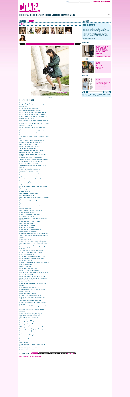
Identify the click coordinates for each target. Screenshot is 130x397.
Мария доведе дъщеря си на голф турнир (31, 258)
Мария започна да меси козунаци (29, 181)
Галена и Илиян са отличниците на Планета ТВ (33, 116)
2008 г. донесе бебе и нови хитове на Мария (32, 327)
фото (28, 14)
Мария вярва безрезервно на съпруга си (31, 205)
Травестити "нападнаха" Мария (28, 171)
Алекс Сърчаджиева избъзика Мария (30, 295)
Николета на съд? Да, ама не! (28, 201)
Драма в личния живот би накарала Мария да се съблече (33, 236)
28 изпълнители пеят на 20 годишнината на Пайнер (32, 166)
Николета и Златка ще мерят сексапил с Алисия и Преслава (34, 198)
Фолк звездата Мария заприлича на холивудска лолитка (33, 121)
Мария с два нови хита (26, 282)
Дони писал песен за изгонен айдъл (30, 300)
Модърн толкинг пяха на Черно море (30, 142)
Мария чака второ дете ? (26, 260)
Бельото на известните (26, 274)
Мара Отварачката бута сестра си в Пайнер (32, 114)
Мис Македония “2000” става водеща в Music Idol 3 (34, 306)
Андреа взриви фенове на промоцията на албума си (34, 137)
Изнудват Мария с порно (26, 118)
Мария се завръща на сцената (28, 348)
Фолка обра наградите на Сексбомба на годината (34, 179)
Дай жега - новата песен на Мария (29, 177)
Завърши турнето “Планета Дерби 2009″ (31, 250)
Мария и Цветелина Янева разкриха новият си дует (33, 128)
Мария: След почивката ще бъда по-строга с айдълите (32, 303)
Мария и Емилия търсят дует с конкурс (31, 252)
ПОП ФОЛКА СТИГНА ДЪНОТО (28, 144)
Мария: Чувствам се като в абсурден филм (32, 133)
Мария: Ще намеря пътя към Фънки (29, 325)
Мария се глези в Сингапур (27, 225)
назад (22, 44)
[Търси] (109, 15)
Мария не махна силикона (27, 350)
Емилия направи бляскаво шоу (28, 193)
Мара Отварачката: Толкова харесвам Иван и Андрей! (32, 297)
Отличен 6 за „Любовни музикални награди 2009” (32, 183)
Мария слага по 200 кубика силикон (30, 335)
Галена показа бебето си (26, 254)
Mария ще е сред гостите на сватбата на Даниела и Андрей (34, 247)
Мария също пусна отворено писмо (30, 207)
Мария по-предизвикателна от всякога (30, 161)
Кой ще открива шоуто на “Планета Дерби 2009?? (34, 262)
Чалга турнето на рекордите (27, 148)
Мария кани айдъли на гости (28, 293)
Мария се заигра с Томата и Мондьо (30, 229)
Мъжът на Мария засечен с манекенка (30, 211)
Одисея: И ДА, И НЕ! (89, 25)
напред (77, 44)
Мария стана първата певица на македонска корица (32, 284)
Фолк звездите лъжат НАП (27, 227)
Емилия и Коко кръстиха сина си (29, 287)
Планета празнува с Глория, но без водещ (31, 329)
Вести (98, 63)
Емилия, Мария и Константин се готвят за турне (33, 272)
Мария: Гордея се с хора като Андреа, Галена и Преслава (33, 187)
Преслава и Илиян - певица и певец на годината (33, 203)
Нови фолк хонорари (25, 264)
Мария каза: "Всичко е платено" (28, 108)
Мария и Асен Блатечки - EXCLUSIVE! (30, 146)
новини (22, 14)
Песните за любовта (25, 209)
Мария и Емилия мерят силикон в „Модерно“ (32, 241)
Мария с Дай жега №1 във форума (29, 169)
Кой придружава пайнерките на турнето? (31, 150)
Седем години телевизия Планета (29, 333)
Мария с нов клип (24, 291)
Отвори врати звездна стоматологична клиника (33, 233)
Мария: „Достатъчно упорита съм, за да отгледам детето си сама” (33, 341)
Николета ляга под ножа (26, 195)
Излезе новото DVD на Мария (28, 231)
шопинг (48, 14)
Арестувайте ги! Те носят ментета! (29, 152)
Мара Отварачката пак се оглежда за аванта (32, 112)
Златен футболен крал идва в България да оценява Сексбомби (32, 190)
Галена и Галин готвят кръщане (28, 163)
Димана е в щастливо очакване (28, 337)
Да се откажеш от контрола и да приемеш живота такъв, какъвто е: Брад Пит (102, 49)
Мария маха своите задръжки (28, 245)
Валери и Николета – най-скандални (30, 110)
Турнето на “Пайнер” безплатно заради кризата (33, 159)
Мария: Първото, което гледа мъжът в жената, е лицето (33, 154)
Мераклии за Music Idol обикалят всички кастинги (31, 310)
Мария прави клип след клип (28, 268)
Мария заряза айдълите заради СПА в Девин (32, 276)
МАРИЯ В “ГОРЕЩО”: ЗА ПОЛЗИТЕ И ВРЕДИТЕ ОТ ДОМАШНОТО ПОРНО (34, 124)
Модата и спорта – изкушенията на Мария (32, 289)
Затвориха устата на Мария (27, 319)
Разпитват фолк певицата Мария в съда (31, 135)
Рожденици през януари (26, 223)
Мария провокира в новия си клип (29, 221)
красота (40, 14)
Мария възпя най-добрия (26, 213)
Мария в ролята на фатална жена (29, 331)
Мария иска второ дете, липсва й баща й (31, 131)
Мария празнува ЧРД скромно (28, 321)
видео (33, 14)
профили (65, 14)
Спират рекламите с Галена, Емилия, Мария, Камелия (32, 345)
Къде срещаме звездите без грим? (29, 315)
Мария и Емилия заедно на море (29, 270)
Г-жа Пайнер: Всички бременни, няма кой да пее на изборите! (33, 105)
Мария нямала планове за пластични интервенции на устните (30, 215)
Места (72, 14)
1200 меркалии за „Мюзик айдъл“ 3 (29, 317)
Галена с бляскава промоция (27, 175)
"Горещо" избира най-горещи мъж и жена (31, 140)
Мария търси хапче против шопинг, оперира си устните (33, 219)
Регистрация (96, 1)
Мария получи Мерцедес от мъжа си (30, 339)
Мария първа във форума (27, 239)
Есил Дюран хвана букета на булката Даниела (33, 243)
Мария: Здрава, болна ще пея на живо (30, 157)
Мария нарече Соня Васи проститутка (30, 313)
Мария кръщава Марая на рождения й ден (32, 256)
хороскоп (56, 14)
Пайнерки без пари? (25, 266)
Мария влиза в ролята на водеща (29, 173)
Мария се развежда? (25, 103)
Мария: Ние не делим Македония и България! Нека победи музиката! (33, 279)
